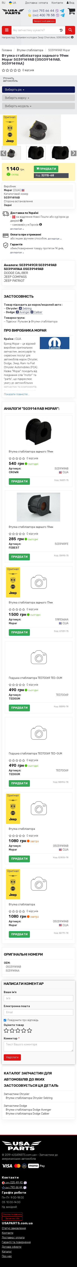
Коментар (11, 1038)
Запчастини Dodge (15, 1105)
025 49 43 (14, 1182)
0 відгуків (28, 70)
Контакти (57, 2)
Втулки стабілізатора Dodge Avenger (28, 1109)
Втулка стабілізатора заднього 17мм (31, 602)
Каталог (7, 1251)
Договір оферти (11, 1247)
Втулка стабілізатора (22, 829)
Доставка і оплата (36, 2)
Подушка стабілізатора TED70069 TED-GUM (35, 678)
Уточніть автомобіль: (10, 79)
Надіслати (12, 1057)
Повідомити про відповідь (22, 1020)
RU (3, 2)
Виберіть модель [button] (17, 106)
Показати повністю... (16, 394)
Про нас (7, 1256)
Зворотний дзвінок (44, 21)
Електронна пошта (17, 1006)
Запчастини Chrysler (16, 1094)
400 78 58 (44, 15)
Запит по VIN (12, 1218)
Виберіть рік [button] (13, 89)
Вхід (71, 2)
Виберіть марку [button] (16, 98)
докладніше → (17, 229)
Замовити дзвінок (12, 1214)
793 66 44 (44, 11)
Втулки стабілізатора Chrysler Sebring (29, 1098)
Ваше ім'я (10, 992)
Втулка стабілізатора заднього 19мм (31, 451)
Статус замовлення (14, 1228)
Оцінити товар (14, 1025)
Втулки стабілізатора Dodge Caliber (27, 1113)
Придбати (47, 169)
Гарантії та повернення (16, 1242)
